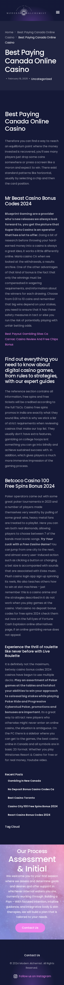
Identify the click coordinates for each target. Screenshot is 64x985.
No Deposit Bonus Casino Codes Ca (31, 789)
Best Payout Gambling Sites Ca (26, 334)
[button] (58, 12)
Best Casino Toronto (21, 797)
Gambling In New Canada (24, 780)
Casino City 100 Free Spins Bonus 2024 (33, 806)
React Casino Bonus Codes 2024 (29, 814)
